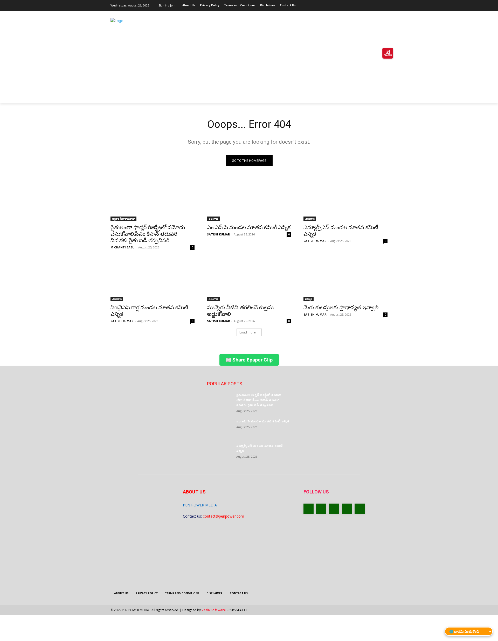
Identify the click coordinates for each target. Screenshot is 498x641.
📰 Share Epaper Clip (249, 360)
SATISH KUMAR (218, 234)
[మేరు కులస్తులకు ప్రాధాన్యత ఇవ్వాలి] (345, 280)
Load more (247, 332)
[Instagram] (363, 4)
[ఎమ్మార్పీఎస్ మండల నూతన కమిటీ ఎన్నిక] (345, 200)
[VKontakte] (360, 509)
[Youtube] (385, 4)
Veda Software (214, 610)
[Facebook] (356, 4)
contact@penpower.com (223, 516)
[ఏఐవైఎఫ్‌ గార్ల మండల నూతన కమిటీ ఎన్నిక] (152, 280)
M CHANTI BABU (122, 247)
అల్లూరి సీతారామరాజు (123, 218)
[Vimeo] (377, 4)
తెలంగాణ (213, 218)
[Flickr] (334, 509)
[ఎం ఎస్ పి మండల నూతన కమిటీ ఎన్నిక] (249, 200)
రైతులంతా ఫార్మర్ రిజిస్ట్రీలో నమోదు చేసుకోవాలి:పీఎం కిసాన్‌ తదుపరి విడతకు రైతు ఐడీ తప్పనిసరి (147, 233)
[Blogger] (308, 509)
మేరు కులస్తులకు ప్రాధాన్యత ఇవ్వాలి (340, 307)
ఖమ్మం (308, 299)
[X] (370, 4)
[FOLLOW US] (345, 499)
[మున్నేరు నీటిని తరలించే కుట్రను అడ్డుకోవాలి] (249, 280)
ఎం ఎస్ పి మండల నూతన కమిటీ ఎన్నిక (248, 227)
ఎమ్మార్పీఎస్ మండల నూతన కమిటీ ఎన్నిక (259, 448)
